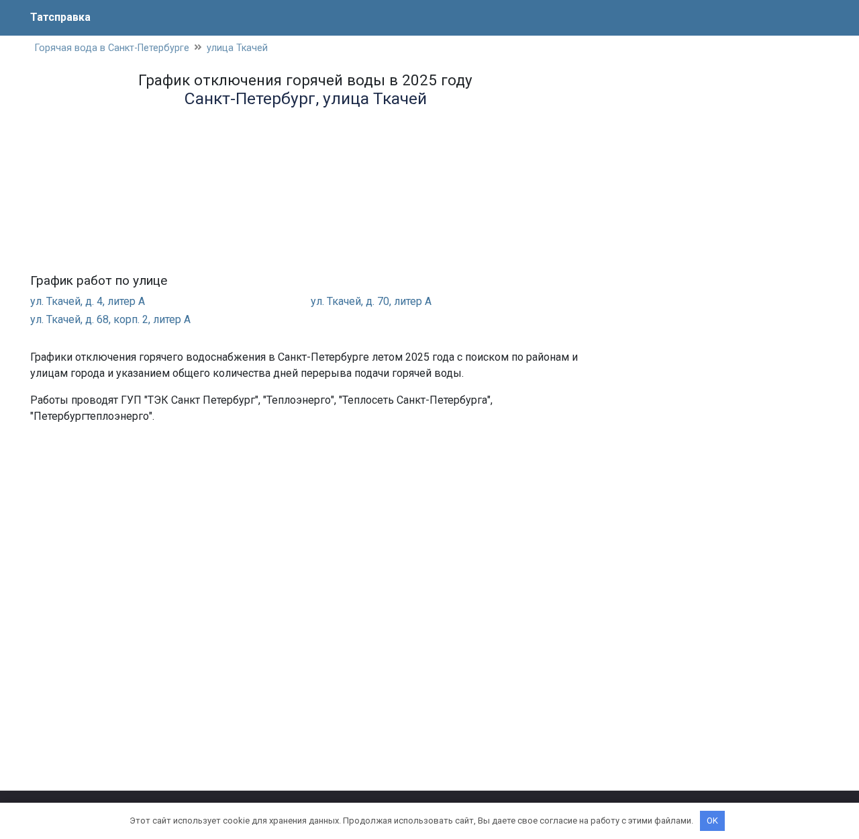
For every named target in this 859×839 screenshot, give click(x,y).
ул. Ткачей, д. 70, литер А (371, 301)
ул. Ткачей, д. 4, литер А (87, 301)
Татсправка (60, 17)
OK (712, 820)
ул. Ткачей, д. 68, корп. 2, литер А (110, 319)
